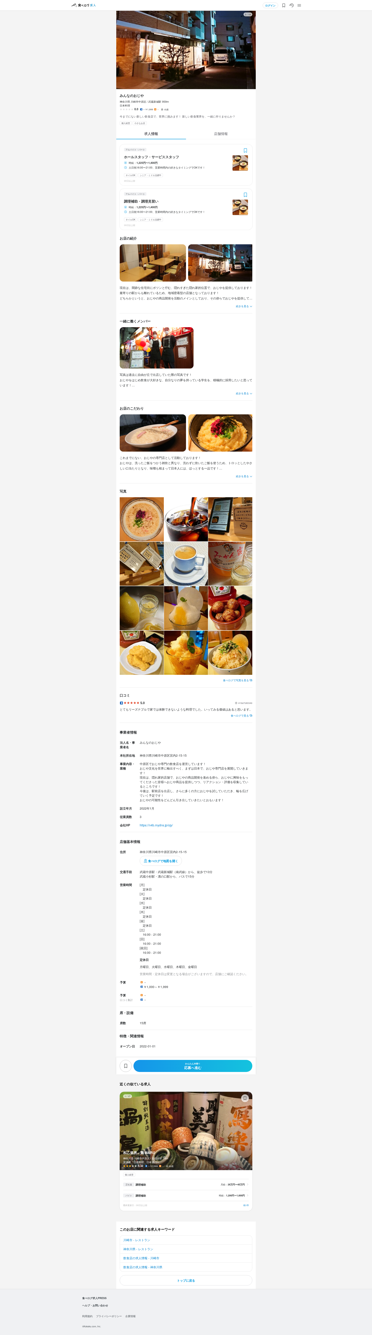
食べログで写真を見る (236, 680)
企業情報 (130, 1316)
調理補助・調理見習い (141, 201)
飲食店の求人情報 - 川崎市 (141, 1258)
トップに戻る (186, 1280)
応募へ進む (193, 1066)
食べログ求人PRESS (94, 1298)
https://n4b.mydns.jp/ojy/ (156, 825)
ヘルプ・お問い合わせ (95, 1305)
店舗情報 (221, 133)
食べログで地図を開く (163, 861)
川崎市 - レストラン (136, 1240)
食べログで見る (240, 715)
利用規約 (87, 1316)
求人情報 (151, 133)
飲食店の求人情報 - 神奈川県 (142, 1267)
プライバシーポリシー (109, 1316)
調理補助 (141, 1184)
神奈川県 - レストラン (138, 1249)
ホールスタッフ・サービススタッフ (151, 157)
